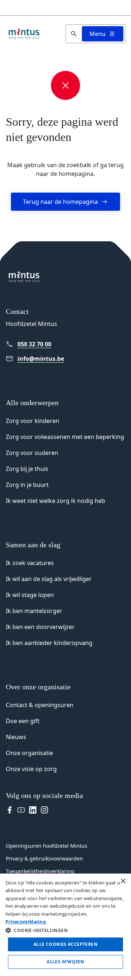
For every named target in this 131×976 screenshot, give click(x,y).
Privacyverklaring (25, 922)
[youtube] (21, 810)
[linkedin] (32, 810)
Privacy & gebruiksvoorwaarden (44, 858)
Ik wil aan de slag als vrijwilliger (49, 579)
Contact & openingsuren (40, 705)
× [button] (123, 881)
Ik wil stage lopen (30, 595)
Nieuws (16, 737)
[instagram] (44, 810)
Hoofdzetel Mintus (31, 324)
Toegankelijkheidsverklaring (40, 871)
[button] (65, 930)
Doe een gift (23, 721)
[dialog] (65, 925)
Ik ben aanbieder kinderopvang (49, 643)
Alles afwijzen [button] (65, 962)
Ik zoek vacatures (30, 563)
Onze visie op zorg (31, 769)
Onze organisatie (29, 753)
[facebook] (9, 810)
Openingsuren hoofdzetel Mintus (46, 845)
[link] (65, 344)
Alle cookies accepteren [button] (65, 944)
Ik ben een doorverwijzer (40, 627)
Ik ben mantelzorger (34, 611)
